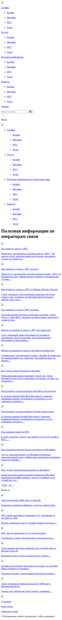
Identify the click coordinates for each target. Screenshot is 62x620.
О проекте (6, 601)
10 (10, 485)
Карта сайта (7, 606)
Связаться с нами (9, 611)
